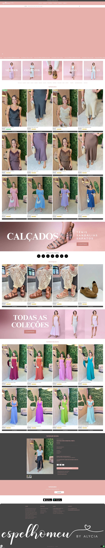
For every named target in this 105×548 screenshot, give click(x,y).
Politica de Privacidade (44, 508)
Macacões (59, 82)
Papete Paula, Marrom (5, 302)
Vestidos (85, 82)
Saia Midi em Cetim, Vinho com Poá (32, 171)
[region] (52, 31)
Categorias (50, 3)
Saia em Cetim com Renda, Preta (66, 441)
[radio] (58, 465)
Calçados (55, 3)
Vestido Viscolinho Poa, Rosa (6, 214)
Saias (63, 82)
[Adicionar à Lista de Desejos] (26, 90)
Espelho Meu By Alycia (60, 439)
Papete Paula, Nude (56, 302)
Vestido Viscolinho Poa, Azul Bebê (32, 214)
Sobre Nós (64, 3)
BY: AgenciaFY (56, 546)
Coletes (44, 82)
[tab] (20, 83)
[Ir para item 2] (30, 476)
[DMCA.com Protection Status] (52, 547)
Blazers (24, 82)
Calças (32, 82)
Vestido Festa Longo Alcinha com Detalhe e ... (60, 426)
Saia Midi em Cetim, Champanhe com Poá (84, 127)
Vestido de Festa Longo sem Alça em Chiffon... (9, 382)
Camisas (36, 82)
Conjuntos (49, 82)
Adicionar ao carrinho (67, 468)
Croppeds (54, 82)
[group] (52, 31)
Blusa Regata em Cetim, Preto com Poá (8, 127)
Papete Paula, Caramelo (31, 302)
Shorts (66, 82)
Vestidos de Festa (78, 82)
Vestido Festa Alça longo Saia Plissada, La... (8, 426)
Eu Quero (59, 492)
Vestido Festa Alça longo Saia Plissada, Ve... (84, 382)
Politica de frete (43, 510)
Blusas (28, 82)
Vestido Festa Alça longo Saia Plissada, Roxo (34, 426)
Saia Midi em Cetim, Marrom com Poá (84, 171)
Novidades (45, 3)
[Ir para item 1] (28, 476)
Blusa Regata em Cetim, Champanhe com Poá (60, 127)
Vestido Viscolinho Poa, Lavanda (58, 214)
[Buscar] (79, 6)
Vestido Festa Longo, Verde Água (83, 426)
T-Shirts (71, 82)
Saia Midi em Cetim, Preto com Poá (32, 127)
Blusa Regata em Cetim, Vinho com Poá (8, 171)
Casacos (40, 82)
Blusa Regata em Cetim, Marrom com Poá (59, 171)
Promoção (60, 3)
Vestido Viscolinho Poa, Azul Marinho (83, 214)
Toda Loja (40, 3)
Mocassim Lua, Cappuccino (82, 302)
